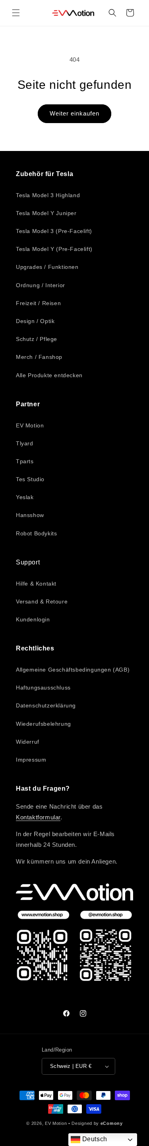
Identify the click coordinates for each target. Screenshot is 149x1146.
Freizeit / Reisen (38, 303)
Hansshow (30, 515)
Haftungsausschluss (43, 687)
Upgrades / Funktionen (47, 267)
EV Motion (30, 425)
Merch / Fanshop (39, 357)
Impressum (31, 759)
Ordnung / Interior (40, 285)
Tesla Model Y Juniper (46, 213)
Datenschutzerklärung (46, 705)
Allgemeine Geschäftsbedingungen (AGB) (73, 669)
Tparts (25, 461)
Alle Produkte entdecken (49, 375)
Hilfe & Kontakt (36, 583)
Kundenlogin (33, 619)
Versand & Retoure (42, 601)
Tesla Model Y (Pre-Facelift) (54, 249)
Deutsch (93, 1139)
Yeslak (25, 497)
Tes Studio (30, 479)
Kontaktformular (38, 817)
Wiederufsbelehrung (43, 724)
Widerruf (27, 742)
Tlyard (24, 443)
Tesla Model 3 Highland (48, 195)
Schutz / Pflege (36, 339)
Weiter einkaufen (74, 113)
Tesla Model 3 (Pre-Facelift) (54, 231)
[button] (16, 13)
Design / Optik (35, 321)
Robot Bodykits (36, 533)
